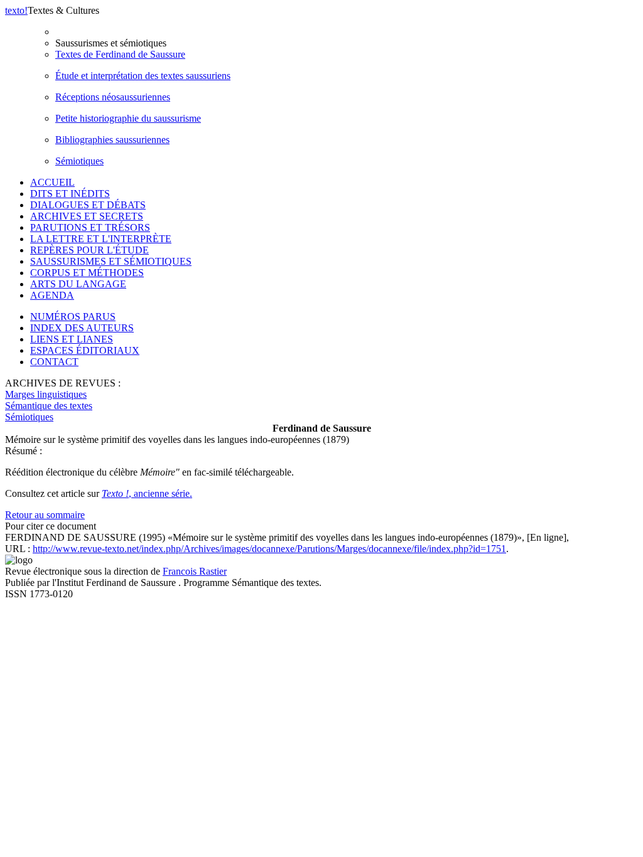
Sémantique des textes (48, 405)
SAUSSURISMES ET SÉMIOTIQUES (111, 261)
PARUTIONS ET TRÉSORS (90, 227)
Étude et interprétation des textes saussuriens (142, 75)
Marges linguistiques (46, 394)
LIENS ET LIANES (71, 339)
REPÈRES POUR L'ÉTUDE (89, 250)
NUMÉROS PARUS (73, 316)
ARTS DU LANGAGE (78, 284)
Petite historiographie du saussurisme (128, 118)
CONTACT (54, 361)
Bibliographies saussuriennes (112, 139)
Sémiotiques (79, 161)
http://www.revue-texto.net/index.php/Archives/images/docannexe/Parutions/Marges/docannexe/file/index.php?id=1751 (269, 548)
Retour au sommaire (45, 514)
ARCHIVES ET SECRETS (86, 216)
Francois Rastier (195, 571)
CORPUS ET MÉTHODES (87, 272)
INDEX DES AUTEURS (82, 327)
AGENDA (52, 295)
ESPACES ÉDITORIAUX (84, 350)
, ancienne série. (147, 493)
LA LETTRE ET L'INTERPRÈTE (100, 238)
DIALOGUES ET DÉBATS (88, 205)
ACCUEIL (52, 182)
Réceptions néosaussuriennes (112, 97)
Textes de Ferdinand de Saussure (120, 54)
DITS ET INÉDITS (70, 193)
